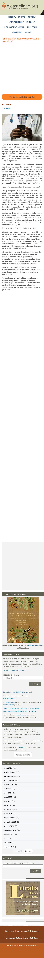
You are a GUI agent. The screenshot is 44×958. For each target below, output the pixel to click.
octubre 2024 (9, 826)
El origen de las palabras (34, 645)
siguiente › (28, 851)
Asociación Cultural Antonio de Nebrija (22, 938)
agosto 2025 (8, 784)
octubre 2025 (9, 780)
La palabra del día (16, 22)
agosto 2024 (8, 834)
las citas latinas (8, 705)
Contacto (28, 32)
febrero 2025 (8, 809)
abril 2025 (7, 801)
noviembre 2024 (10, 822)
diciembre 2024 (9, 818)
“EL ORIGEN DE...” (33, 27)
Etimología (30, 22)
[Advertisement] (22, 70)
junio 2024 (8, 843)
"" (10, 698)
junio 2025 (8, 793)
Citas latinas (17, 32)
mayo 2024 (8, 847)
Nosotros (35, 931)
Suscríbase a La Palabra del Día (22, 97)
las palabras (10, 702)
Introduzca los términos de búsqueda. (18, 863)
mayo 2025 (8, 797)
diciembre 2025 (9, 772)
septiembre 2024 (10, 830)
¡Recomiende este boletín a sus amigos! (17, 692)
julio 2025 (7, 789)
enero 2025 (8, 814)
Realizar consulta (23, 755)
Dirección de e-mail (11, 675)
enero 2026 (8, 768)
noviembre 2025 (10, 776)
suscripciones (22, 715)
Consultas (31, 17)
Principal (12, 17)
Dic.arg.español (23, 931)
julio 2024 (7, 838)
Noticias (21, 17)
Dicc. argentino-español (14, 27)
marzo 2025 (8, 805)
